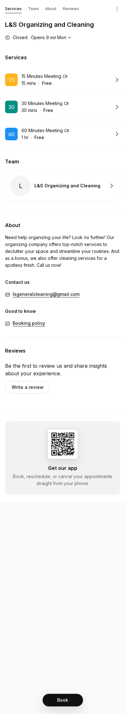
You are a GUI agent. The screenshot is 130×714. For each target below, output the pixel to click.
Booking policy (29, 323)
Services (13, 8)
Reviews (71, 8)
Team (33, 8)
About (50, 8)
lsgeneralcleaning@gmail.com (46, 294)
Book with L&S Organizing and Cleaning (62, 186)
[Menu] (117, 9)
